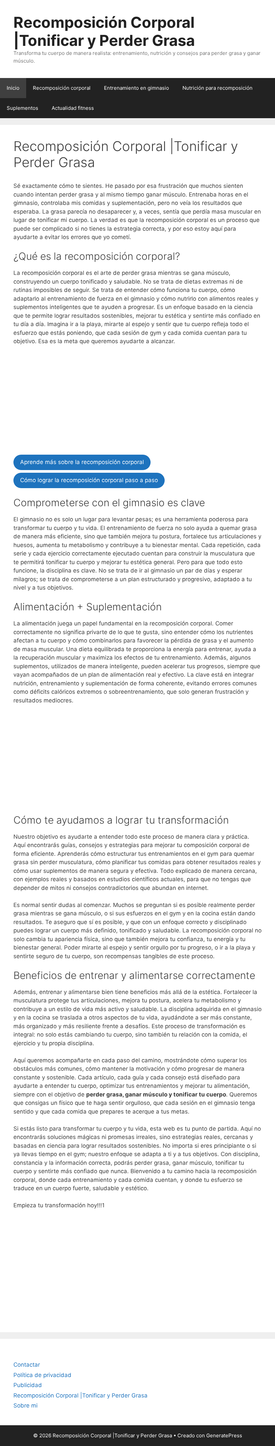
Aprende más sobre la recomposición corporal (82, 462)
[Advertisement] (137, 401)
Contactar (26, 1364)
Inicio (13, 88)
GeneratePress (224, 1435)
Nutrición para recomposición (217, 88)
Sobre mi (25, 1405)
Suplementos (22, 108)
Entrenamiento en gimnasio (136, 88)
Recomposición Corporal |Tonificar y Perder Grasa (104, 31)
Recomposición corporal (62, 88)
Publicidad (27, 1385)
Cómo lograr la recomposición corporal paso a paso (89, 480)
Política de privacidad (42, 1375)
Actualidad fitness (73, 108)
